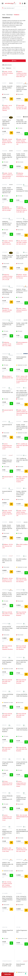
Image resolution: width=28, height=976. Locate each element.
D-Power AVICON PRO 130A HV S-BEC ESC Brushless (22, 594)
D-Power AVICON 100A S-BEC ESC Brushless (22, 627)
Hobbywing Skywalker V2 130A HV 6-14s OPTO (7, 325)
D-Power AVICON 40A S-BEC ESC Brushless (7, 730)
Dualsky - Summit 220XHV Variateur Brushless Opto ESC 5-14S (7, 528)
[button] (7, 974)
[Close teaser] (14, 972)
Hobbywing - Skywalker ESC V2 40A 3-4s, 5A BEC (6, 223)
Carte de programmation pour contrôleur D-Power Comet (7, 461)
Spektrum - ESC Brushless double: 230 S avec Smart (7, 864)
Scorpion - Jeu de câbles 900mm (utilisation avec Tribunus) (6, 122)
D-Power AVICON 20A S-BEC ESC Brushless (7, 764)
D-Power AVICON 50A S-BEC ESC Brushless (21, 695)
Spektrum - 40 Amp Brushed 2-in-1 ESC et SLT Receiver (21, 291)
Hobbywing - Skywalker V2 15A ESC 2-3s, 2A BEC (6, 358)
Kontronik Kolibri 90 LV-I (7, 425)
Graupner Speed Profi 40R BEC (7, 931)
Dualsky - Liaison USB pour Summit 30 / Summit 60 (21, 325)
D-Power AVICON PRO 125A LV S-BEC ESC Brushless (7, 628)
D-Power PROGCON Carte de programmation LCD (7, 797)
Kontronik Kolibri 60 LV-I (7, 492)
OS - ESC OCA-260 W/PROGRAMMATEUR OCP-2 (22, 831)
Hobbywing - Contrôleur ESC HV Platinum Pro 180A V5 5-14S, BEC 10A (22, 224)
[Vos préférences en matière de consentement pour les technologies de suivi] (25, 973)
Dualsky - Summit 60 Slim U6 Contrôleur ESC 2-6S (7, 88)
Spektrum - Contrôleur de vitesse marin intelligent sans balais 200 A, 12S (21, 89)
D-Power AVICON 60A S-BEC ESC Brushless (7, 696)
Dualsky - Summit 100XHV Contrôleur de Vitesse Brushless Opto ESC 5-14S (22, 427)
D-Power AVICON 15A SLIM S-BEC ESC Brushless (21, 764)
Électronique (10, 14)
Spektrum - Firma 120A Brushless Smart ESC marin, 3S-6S (21, 864)
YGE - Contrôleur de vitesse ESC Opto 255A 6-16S (22, 460)
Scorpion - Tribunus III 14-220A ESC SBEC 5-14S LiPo (7, 257)
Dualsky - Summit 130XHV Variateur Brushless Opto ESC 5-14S (22, 156)
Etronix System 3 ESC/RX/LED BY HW (7, 391)
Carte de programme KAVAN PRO (21, 357)
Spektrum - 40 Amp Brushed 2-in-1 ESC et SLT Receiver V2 (7, 594)
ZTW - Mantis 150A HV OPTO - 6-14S (6, 965)
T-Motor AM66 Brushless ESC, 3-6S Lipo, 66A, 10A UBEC (21, 121)
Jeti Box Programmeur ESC (21, 931)
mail (11, 99)
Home (3, 14)
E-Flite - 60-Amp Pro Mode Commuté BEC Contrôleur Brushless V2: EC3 (21, 899)
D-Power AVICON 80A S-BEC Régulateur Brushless (7, 662)
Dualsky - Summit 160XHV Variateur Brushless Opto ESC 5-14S (22, 528)
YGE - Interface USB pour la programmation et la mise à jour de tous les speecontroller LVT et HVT (22, 394)
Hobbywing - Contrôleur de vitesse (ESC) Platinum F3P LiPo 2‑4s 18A (7, 292)
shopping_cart (26, 134)
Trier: (3, 68)
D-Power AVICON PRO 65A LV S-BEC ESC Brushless (22, 662)
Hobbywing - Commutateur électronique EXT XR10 (22, 189)
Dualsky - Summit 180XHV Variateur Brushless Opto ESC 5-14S (7, 156)
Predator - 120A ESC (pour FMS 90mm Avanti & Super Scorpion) (21, 494)
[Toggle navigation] (2, 12)
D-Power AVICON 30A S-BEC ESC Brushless (21, 729)
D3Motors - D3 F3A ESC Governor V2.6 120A (7, 561)
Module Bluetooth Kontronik (20, 965)
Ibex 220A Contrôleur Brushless (21, 560)
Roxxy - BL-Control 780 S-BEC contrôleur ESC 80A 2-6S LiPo (22, 257)
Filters (14, 61)
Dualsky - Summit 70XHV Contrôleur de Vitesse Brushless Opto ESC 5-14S (7, 190)
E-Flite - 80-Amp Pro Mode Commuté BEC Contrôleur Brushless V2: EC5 (7, 899)
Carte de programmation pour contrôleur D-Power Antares (21, 798)
